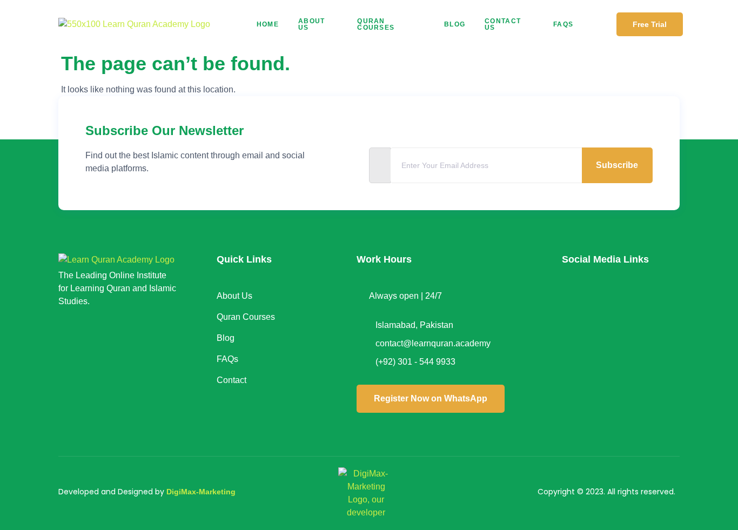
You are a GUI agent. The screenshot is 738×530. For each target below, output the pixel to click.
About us (311, 24)
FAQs (563, 24)
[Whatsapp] (645, 341)
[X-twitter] (645, 303)
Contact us (503, 24)
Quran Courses (375, 24)
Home (268, 24)
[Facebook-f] (575, 303)
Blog (454, 24)
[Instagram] (609, 303)
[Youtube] (575, 341)
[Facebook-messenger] (609, 341)
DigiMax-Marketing (201, 491)
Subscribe (617, 165)
